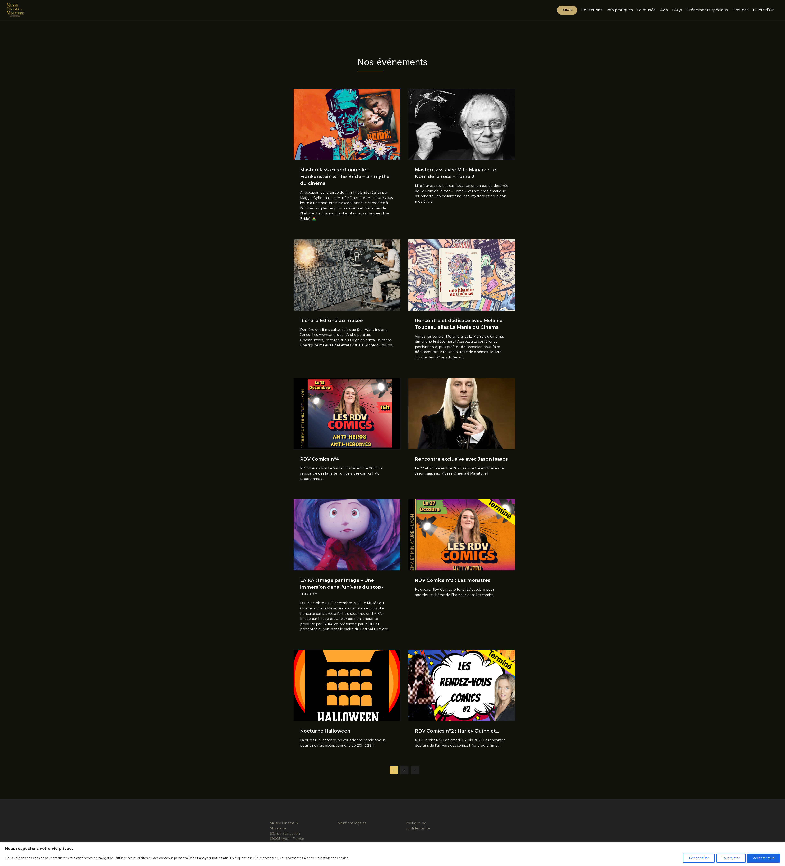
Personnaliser (699, 858)
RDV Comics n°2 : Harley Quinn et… (457, 731)
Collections (591, 10)
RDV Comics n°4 (319, 459)
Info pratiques (620, 10)
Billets (567, 10)
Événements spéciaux (707, 10)
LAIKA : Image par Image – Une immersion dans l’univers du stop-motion (341, 587)
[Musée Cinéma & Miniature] (15, 10)
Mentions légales (352, 823)
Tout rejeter (731, 858)
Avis (664, 10)
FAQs (677, 10)
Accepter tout (763, 858)
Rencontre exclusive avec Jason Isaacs (461, 459)
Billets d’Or (763, 10)
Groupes (740, 10)
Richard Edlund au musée (331, 320)
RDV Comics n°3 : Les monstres (452, 580)
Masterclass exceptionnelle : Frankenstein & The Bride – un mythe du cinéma (345, 176)
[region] (392, 854)
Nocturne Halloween (325, 731)
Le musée (646, 10)
